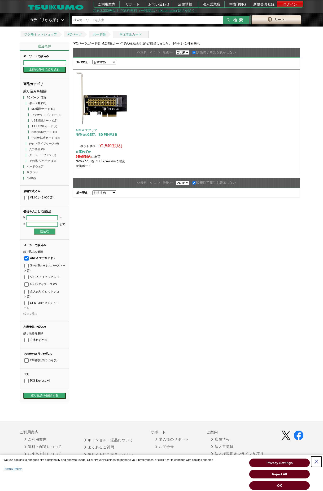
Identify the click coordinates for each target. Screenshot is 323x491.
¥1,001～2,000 (41, 197)
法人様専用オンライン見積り (239, 454)
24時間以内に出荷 (43, 360)
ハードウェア (35, 166)
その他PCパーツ (42, 160)
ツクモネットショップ (40, 34)
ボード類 (99, 34)
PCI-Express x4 (39, 380)
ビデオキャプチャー (46, 114)
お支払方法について (45, 454)
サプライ (32, 172)
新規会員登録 (264, 4)
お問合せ (166, 447)
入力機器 (37, 149)
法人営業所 (211, 4)
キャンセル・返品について (110, 440)
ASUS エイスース (43, 284)
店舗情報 (185, 4)
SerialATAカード (44, 132)
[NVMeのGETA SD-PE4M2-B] (102, 98)
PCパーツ (74, 34)
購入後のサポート (174, 439)
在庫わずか (38, 339)
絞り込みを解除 (35, 91)
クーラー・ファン (42, 155)
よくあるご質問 (101, 447)
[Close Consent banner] (316, 461)
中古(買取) (237, 4)
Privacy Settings (279, 463)
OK (279, 485)
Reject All (279, 474)
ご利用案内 (106, 4)
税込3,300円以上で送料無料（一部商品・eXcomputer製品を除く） (146, 11)
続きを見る (30, 313)
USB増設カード (44, 120)
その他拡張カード (45, 137)
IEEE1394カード (44, 126)
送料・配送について (45, 447)
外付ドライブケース (44, 143)
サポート (133, 4)
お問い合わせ (159, 4)
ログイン (290, 4)
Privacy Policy (13, 469)
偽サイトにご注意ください (110, 454)
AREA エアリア (42, 258)
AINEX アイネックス (44, 276)
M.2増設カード (131, 34)
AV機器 (31, 178)
